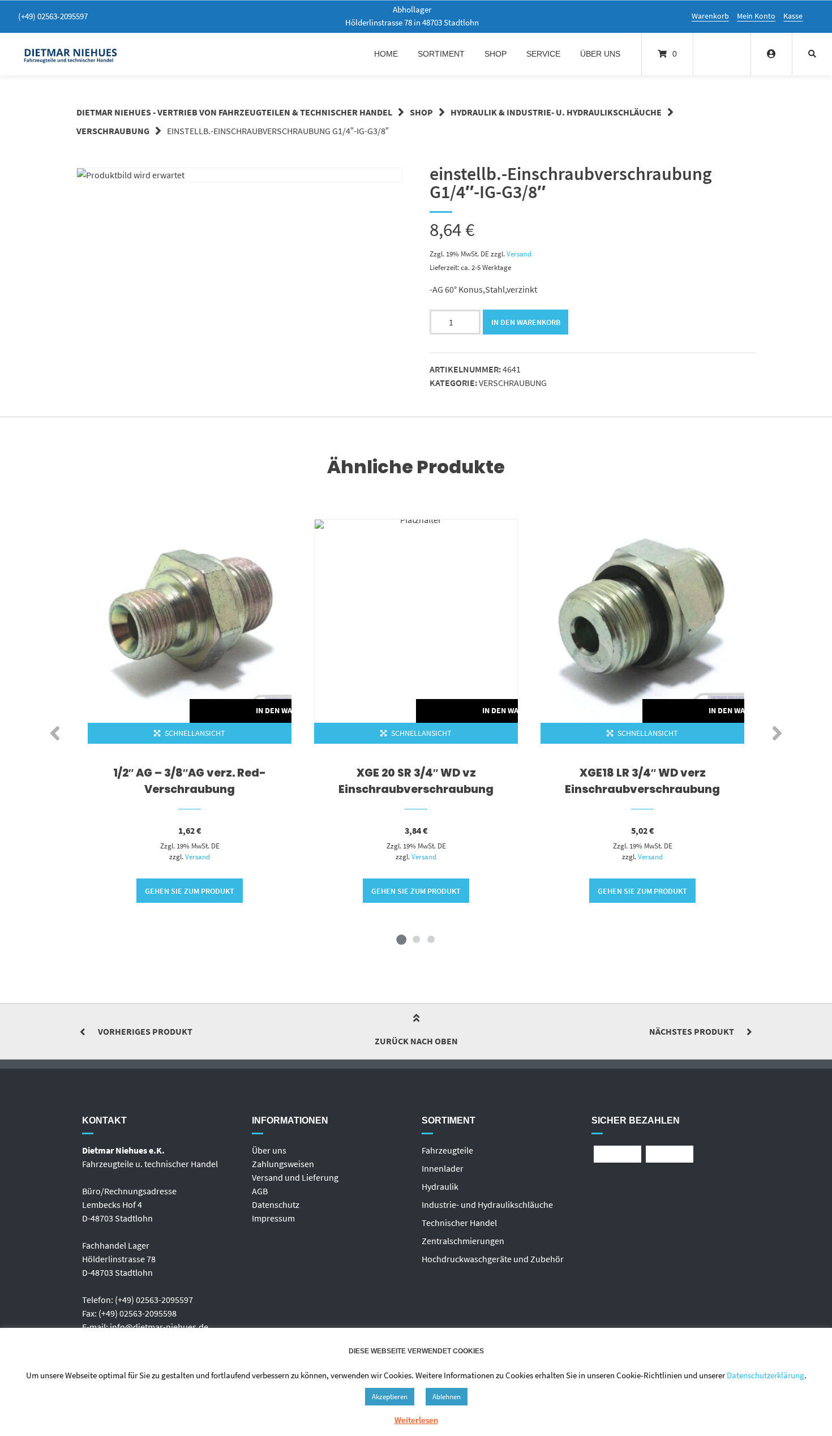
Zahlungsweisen (283, 1163)
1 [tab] (401, 939)
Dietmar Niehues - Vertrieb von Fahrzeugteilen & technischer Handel (234, 112)
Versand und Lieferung (295, 1177)
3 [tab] (430, 939)
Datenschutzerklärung (765, 1375)
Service (543, 53)
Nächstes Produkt (691, 1031)
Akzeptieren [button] (390, 1396)
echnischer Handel (461, 1222)
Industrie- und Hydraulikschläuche (487, 1204)
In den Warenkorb (525, 322)
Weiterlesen (416, 1419)
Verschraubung (112, 130)
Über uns (600, 53)
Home (386, 53)
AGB (260, 1191)
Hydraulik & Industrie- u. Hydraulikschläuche (556, 112)
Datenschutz (275, 1204)
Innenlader (443, 1168)
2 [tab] (416, 939)
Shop (495, 53)
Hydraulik (440, 1186)
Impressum (273, 1218)
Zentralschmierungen (463, 1240)
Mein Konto (756, 16)
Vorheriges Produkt (145, 1031)
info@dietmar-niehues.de (159, 1326)
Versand (519, 253)
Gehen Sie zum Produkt (189, 891)
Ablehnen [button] (446, 1396)
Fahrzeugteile (447, 1150)
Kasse (793, 16)
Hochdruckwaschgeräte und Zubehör (493, 1258)
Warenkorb (710, 16)
